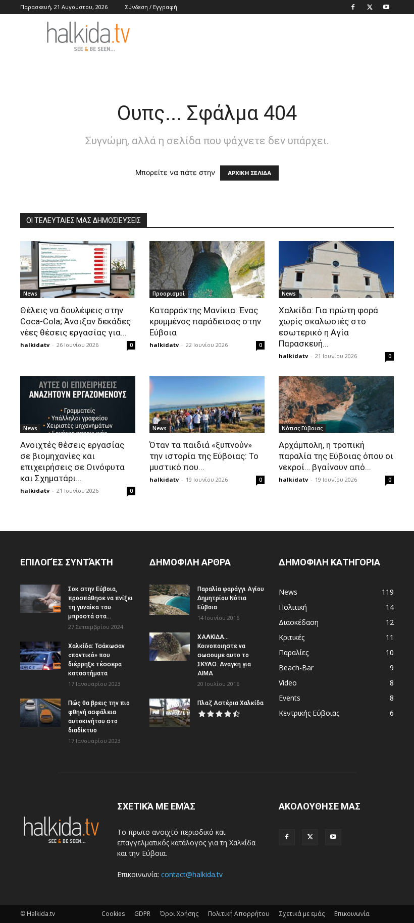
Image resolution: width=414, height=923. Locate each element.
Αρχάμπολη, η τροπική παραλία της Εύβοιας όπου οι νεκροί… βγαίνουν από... (336, 456)
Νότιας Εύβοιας (302, 428)
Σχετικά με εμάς (302, 913)
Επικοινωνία (352, 913)
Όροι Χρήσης (179, 913)
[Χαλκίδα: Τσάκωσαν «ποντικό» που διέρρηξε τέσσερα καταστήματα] (40, 656)
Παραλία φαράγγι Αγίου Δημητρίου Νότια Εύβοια (230, 598)
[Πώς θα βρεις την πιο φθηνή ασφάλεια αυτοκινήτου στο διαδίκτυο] (40, 713)
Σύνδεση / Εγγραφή (151, 7)
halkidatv (34, 345)
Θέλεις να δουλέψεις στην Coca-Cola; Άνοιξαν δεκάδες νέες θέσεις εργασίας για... (75, 321)
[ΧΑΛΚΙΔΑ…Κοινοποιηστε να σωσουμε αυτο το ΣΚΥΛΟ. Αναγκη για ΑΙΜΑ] (169, 646)
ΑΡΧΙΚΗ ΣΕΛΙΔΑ (249, 173)
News (30, 293)
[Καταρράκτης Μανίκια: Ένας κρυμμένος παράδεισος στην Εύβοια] (207, 269)
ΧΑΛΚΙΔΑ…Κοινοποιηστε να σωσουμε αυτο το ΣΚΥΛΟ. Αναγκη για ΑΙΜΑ (224, 655)
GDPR (142, 913)
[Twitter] (369, 7)
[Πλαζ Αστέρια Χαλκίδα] (169, 713)
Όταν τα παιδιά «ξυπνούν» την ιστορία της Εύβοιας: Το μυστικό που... (203, 456)
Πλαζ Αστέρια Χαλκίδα (230, 703)
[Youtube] (386, 7)
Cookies (113, 913)
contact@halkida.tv (192, 874)
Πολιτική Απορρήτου (239, 913)
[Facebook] (352, 7)
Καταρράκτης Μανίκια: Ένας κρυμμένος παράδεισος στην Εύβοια (205, 321)
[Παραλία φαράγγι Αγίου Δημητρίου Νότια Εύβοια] (169, 600)
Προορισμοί (168, 293)
